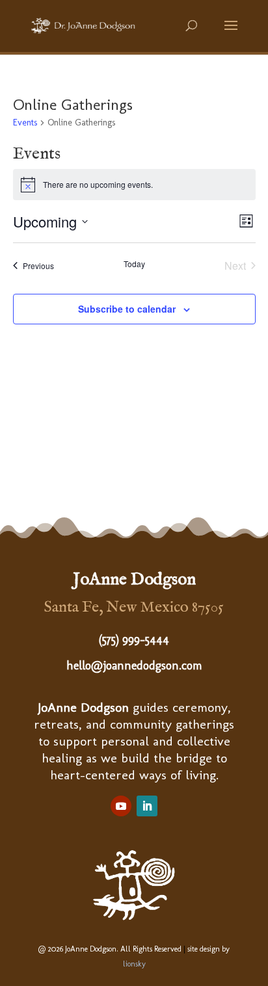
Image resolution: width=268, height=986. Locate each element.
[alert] (134, 184)
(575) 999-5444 (134, 639)
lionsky (134, 963)
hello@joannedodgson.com (134, 665)
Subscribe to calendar (127, 308)
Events (25, 122)
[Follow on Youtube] (121, 806)
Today (134, 264)
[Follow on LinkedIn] (147, 806)
